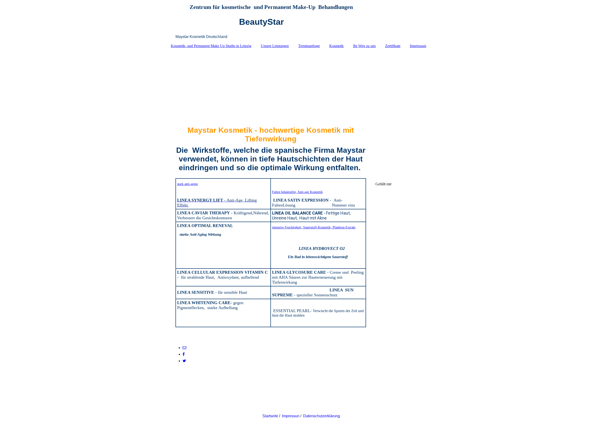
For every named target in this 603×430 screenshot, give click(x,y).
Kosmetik (336, 46)
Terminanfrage (309, 46)
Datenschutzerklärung (322, 416)
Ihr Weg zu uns (364, 46)
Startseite (270, 416)
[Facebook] (184, 354)
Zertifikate (392, 46)
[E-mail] (184, 348)
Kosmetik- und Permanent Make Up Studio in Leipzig (211, 46)
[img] (301, 84)
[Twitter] (184, 361)
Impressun (290, 416)
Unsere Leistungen (275, 46)
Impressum (418, 46)
